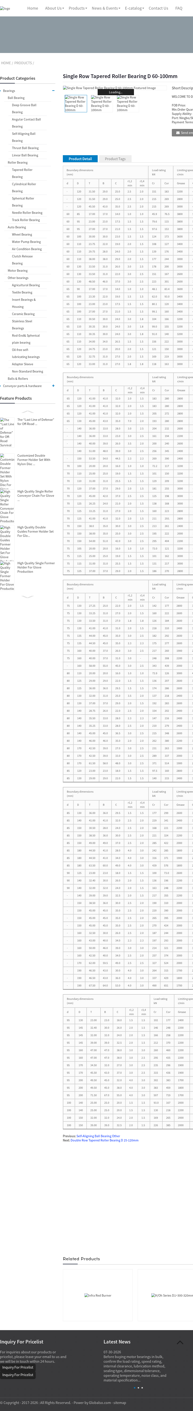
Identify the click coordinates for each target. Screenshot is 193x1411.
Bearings (9, 91)
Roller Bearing (18, 162)
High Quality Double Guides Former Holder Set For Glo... (35, 531)
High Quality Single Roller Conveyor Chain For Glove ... (35, 495)
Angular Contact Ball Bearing (26, 122)
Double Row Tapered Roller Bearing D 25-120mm (105, 1140)
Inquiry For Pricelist (17, 1367)
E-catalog (133, 8)
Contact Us (158, 8)
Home (32, 8)
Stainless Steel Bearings (22, 324)
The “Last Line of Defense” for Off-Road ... (35, 422)
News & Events (105, 8)
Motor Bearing (18, 270)
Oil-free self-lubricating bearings (26, 353)
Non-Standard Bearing (27, 371)
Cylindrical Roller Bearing (24, 187)
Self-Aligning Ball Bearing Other (98, 1136)
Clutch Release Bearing (22, 259)
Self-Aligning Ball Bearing (24, 137)
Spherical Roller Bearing (23, 201)
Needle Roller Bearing (27, 213)
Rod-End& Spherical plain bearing (26, 339)
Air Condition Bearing (27, 249)
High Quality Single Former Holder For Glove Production (36, 567)
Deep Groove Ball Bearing (24, 108)
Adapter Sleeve (22, 364)
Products (77, 8)
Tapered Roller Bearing (22, 173)
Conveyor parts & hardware (22, 386)
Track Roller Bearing (26, 220)
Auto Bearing (17, 227)
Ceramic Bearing (23, 314)
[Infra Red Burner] (97, 1295)
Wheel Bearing (22, 234)
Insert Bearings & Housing (24, 303)
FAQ (178, 8)
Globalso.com (100, 1402)
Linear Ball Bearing (25, 155)
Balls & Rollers (18, 378)
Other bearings (18, 278)
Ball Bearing (16, 98)
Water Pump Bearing (26, 242)
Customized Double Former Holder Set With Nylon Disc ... (33, 459)
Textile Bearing (22, 292)
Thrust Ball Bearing (25, 148)
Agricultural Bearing (26, 285)
